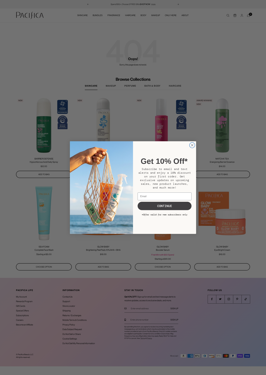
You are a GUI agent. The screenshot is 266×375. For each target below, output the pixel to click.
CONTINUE (164, 206)
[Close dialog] (192, 145)
